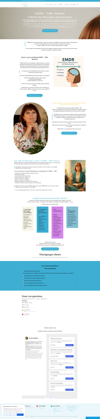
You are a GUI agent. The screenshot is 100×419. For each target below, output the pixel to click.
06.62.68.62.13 (26, 315)
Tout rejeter (13, 414)
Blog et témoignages (73, 4)
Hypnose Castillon (41, 416)
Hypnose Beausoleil (48, 416)
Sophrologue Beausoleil (57, 416)
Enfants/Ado (60, 4)
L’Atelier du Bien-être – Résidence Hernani (58, 409)
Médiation (72, 410)
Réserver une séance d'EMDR (50, 248)
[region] (13, 411)
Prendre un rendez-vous (50, 30)
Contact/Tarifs (67, 4)
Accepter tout (20, 414)
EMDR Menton (64, 416)
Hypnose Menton (25, 416)
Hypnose (55, 4)
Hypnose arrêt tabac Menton (73, 416)
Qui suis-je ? (50, 4)
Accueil (46, 4)
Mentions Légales (69, 406)
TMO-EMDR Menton (33, 416)
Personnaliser (7, 414)
